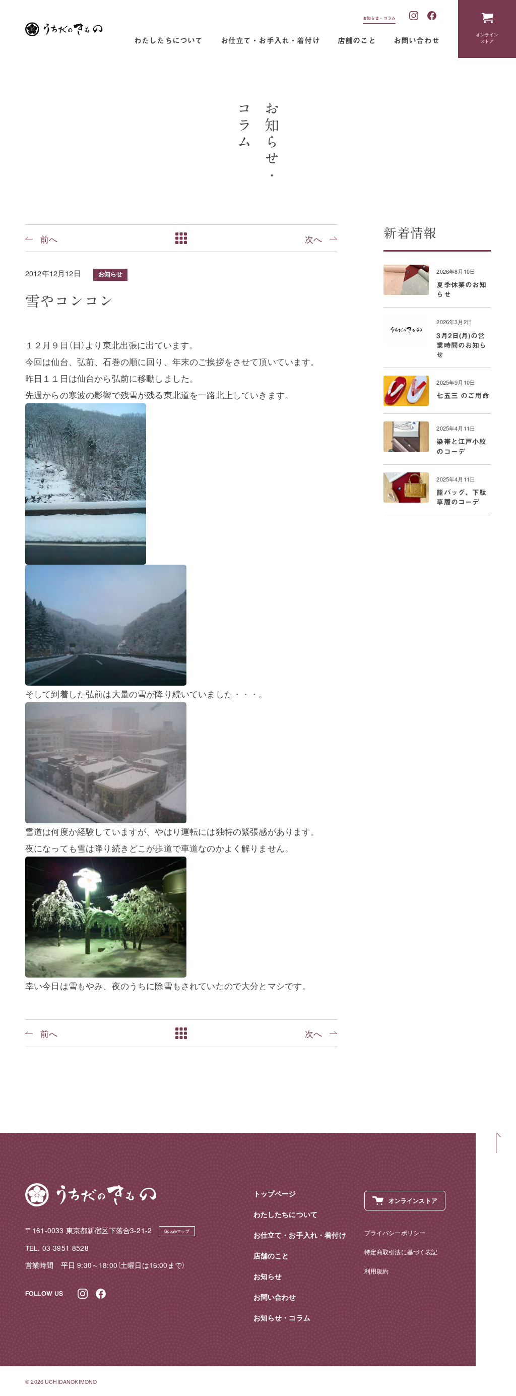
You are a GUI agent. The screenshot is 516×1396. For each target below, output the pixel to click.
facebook (432, 16)
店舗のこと (357, 40)
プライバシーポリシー (395, 1232)
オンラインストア (487, 37)
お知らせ (110, 274)
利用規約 (376, 1270)
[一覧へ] (181, 238)
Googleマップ (176, 1231)
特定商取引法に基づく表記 (401, 1251)
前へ (48, 238)
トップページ (274, 1193)
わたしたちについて (168, 40)
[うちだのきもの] (64, 29)
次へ (313, 238)
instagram (414, 16)
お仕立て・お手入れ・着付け (270, 40)
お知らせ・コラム (379, 18)
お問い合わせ (416, 40)
